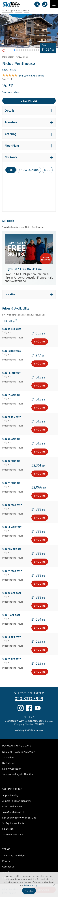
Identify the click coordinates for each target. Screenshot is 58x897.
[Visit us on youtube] (37, 708)
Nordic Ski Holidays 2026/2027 (18, 752)
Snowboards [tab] (29, 170)
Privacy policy (30, 885)
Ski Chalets (8, 757)
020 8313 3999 (29, 699)
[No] (54, 884)
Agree (29, 891)
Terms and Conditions (14, 855)
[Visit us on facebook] (29, 708)
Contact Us (8, 866)
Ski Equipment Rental (13, 823)
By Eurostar (8, 763)
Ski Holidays (7, 10)
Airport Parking (10, 795)
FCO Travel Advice (12, 806)
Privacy (6, 861)
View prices (29, 101)
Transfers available (10, 92)
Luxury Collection (11, 768)
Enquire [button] (40, 342)
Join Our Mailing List (13, 812)
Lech (26, 10)
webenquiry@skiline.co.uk (29, 730)
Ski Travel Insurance (12, 834)
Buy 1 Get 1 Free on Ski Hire (23, 269)
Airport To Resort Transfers (16, 801)
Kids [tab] (47, 170)
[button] (14, 50)
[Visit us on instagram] (20, 708)
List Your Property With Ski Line (19, 817)
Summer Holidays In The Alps (17, 774)
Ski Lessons (8, 829)
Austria (18, 10)
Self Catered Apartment (31, 75)
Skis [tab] (10, 170)
